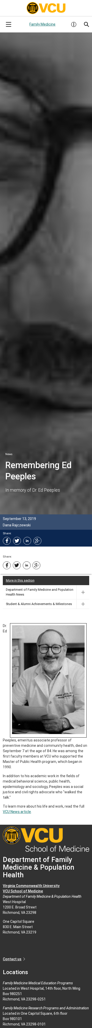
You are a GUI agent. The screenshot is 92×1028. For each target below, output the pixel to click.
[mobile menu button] (8, 24)
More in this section (20, 580)
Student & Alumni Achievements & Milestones (39, 604)
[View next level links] (82, 592)
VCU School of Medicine (23, 891)
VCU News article (17, 812)
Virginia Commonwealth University (31, 886)
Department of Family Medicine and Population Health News (39, 592)
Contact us (12, 959)
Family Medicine (42, 24)
